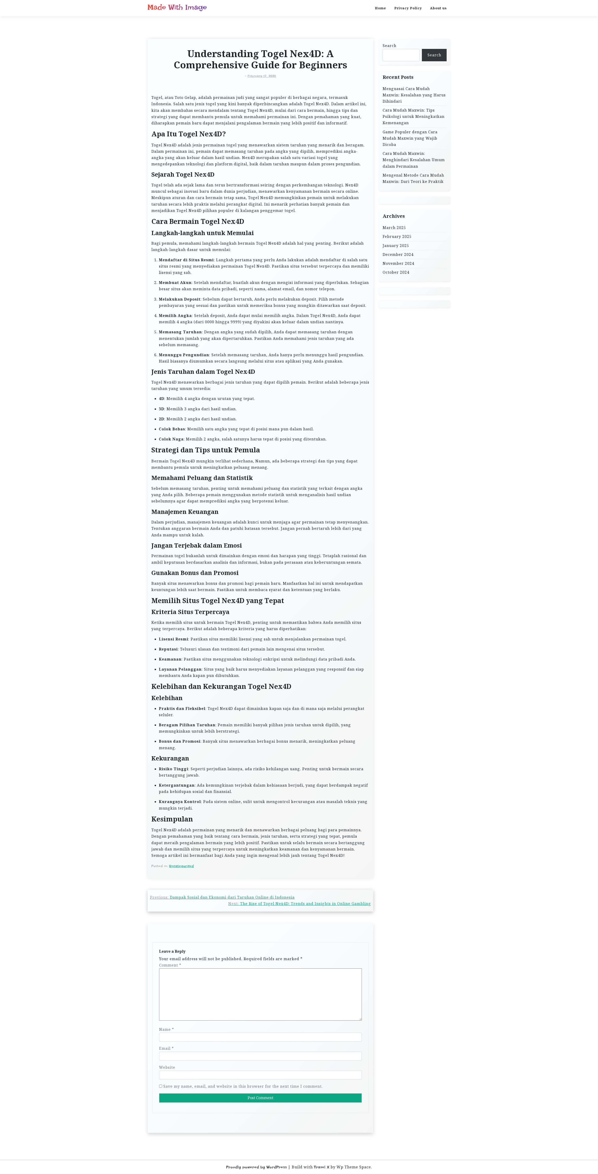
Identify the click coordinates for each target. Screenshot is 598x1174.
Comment (170, 965)
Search (389, 45)
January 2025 (396, 245)
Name (166, 1029)
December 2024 (398, 254)
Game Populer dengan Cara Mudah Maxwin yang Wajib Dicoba (410, 138)
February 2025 (397, 236)
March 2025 (394, 227)
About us (438, 8)
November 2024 (398, 263)
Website (167, 1067)
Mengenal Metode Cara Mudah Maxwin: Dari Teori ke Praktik (413, 178)
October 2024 (396, 272)
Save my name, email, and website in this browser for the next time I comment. (243, 1086)
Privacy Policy (408, 8)
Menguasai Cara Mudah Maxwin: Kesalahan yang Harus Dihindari (414, 95)
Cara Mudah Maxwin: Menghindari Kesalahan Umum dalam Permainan (414, 160)
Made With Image (177, 7)
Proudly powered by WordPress (256, 1167)
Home (380, 8)
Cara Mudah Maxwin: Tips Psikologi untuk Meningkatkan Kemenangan (414, 116)
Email (166, 1048)
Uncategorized (181, 866)
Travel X (321, 1167)
